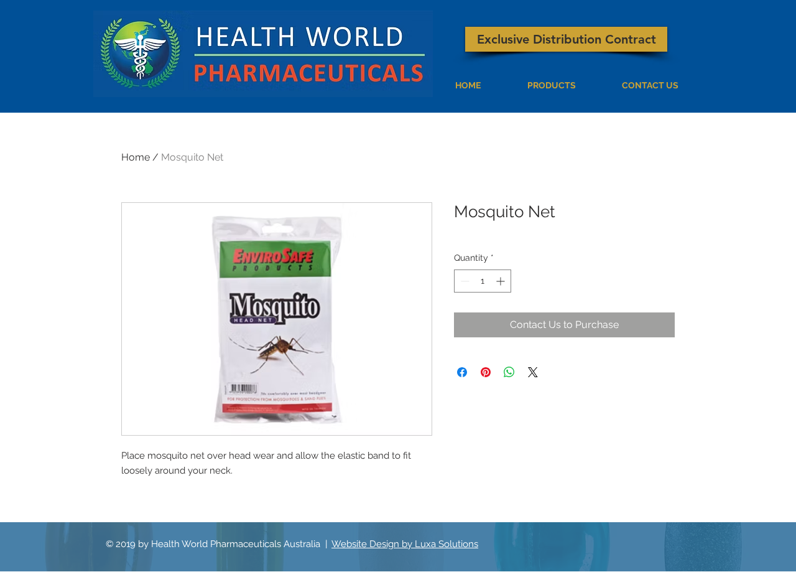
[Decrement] (463, 281)
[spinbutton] (482, 281)
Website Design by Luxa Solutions (404, 544)
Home (135, 157)
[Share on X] (532, 372)
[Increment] (501, 281)
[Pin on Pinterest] (485, 372)
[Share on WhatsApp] (509, 372)
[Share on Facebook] (462, 372)
